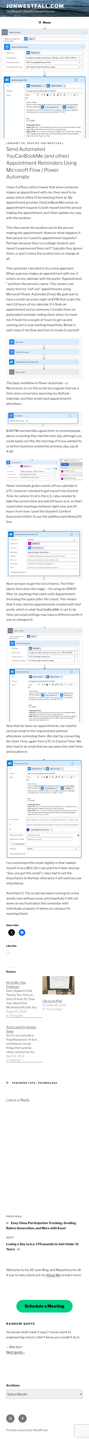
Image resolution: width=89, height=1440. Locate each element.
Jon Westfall (52, 143)
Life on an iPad (52, 1001)
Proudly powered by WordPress (27, 1430)
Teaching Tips (24, 1082)
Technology (48, 1082)
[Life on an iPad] (58, 985)
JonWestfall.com (35, 6)
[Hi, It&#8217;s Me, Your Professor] (24, 997)
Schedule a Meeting (44, 1306)
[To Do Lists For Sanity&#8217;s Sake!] (24, 1041)
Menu (47, 22)
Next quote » (15, 1352)
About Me (53, 1275)
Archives (13, 1385)
